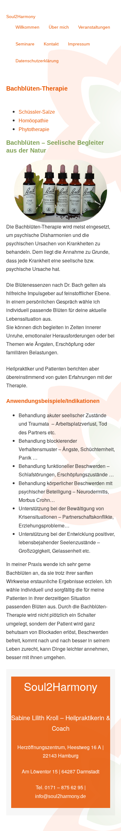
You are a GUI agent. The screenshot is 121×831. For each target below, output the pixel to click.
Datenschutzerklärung (37, 60)
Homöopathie (33, 120)
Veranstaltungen (94, 27)
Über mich (59, 27)
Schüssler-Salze (37, 112)
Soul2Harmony (20, 16)
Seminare (25, 43)
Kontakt (51, 43)
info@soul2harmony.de (60, 796)
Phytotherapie (34, 129)
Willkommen (27, 27)
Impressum (79, 43)
